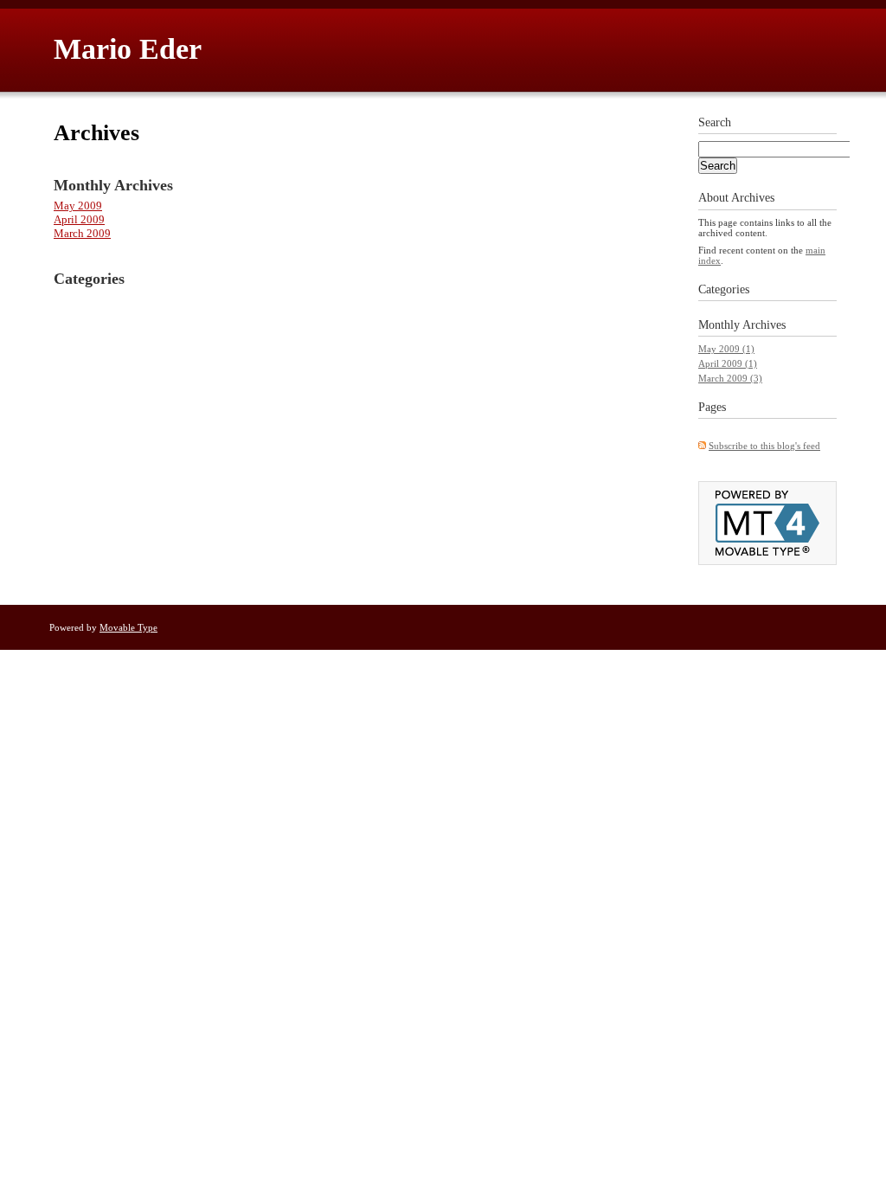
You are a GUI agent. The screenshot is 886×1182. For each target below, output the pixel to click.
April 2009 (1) (727, 363)
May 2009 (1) (726, 349)
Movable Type (128, 627)
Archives (764, 324)
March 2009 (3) (730, 378)
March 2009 (82, 233)
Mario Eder (128, 49)
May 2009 (78, 205)
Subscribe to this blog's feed (764, 445)
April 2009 (79, 219)
